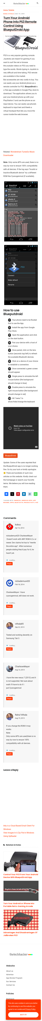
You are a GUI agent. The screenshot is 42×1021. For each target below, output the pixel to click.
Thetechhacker (21, 3)
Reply (9, 564)
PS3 (36, 502)
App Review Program (14, 978)
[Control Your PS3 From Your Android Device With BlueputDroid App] (21, 862)
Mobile (11, 10)
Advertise (10, 975)
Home (5, 10)
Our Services (11, 981)
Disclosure (10, 999)
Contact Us (10, 985)
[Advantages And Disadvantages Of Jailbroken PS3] (21, 920)
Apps (12, 502)
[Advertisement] (21, 134)
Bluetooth (19, 502)
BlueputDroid (10, 456)
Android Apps (27, 500)
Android (17, 500)
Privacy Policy (30, 1009)
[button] (4, 3)
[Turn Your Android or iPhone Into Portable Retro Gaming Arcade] (21, 891)
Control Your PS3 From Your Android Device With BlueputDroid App (20, 876)
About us (9, 971)
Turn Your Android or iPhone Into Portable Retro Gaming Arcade (18, 905)
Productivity (29, 502)
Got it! (23, 1014)
